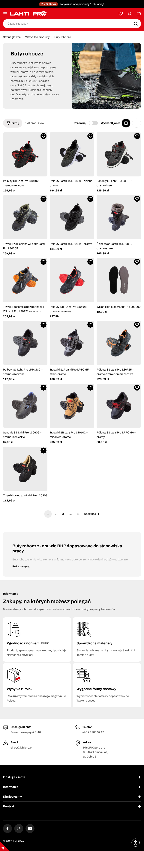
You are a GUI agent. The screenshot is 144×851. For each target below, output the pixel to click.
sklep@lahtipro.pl (21, 747)
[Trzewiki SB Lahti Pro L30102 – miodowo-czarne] (72, 406)
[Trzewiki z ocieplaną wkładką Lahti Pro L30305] (25, 217)
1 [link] (48, 513)
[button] (43, 136)
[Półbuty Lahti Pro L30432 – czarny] (72, 217)
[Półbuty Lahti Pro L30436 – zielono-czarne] (72, 154)
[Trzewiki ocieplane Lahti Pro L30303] (25, 469)
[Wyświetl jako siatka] (126, 123)
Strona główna (12, 37)
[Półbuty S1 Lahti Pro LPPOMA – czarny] (119, 406)
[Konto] (130, 13)
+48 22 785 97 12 (93, 732)
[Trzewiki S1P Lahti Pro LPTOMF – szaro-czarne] (72, 343)
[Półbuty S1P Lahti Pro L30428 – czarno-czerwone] (72, 280)
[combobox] (72, 23)
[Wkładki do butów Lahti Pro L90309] (119, 280)
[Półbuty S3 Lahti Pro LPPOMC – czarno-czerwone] (25, 343)
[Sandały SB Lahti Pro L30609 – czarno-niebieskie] (25, 406)
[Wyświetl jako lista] (136, 123)
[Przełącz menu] (5, 13)
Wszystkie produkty (37, 37)
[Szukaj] (136, 23)
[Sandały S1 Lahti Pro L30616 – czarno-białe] (119, 154)
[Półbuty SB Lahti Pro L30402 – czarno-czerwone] (25, 154)
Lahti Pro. (19, 841)
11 (78, 513)
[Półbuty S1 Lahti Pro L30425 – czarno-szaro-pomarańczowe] (119, 343)
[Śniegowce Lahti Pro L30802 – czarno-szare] (119, 217)
